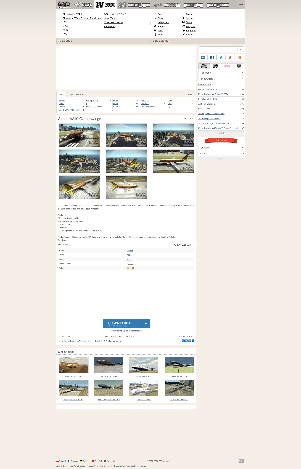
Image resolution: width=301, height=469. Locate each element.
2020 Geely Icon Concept (209, 118)
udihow (130, 250)
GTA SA (116, 106)
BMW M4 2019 (204, 84)
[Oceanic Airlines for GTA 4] (144, 388)
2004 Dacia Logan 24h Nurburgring (213, 123)
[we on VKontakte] (202, 57)
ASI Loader (109, 26)
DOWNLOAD (119, 323)
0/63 (130, 336)
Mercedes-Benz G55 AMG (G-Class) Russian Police (220, 128)
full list (221, 133)
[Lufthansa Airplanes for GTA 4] (179, 365)
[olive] (133, 268)
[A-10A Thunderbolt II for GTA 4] (179, 388)
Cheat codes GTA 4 (72, 14)
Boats (189, 14)
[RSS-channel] (239, 57)
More (221, 158)
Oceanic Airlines (144, 399)
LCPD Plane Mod (143, 376)
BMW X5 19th (204, 108)
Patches (190, 34)
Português (110, 461)
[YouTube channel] (230, 57)
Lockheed (145, 103)
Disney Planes (92, 100)
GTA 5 (115, 103)
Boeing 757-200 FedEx (73, 399)
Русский (62, 461)
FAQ (65, 33)
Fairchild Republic (94, 106)
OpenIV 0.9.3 (110, 18)
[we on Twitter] (221, 57)
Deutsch (86, 461)
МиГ (170, 103)
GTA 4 (115, 100)
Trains (189, 22)
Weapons (190, 26)
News (65, 29)
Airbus (61, 103)
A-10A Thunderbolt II (179, 399)
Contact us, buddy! (113, 341)
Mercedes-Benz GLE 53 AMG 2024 (213, 94)
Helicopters (163, 22)
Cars (160, 14)
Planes (161, 26)
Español (98, 461)
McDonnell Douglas (149, 106)
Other (170, 100)
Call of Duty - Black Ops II (69, 109)
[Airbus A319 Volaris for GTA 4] (73, 365)
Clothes (190, 18)
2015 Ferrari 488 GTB (207, 99)
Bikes (160, 18)
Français (74, 461)
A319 (129, 259)
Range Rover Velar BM (208, 89)
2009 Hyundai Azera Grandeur (211, 113)
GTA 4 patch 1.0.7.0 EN (115, 14)
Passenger (131, 264)
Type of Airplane (76, 94)
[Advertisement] (127, 68)
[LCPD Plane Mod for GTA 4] (144, 365)
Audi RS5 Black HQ (206, 103)
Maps (65, 25)
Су (169, 106)
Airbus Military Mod (108, 376)
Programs (191, 30)
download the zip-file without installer (126, 330)
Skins (160, 34)
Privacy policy (140, 465)
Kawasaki (145, 100)
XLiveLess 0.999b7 (113, 22)
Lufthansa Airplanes (179, 376)
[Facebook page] (212, 57)
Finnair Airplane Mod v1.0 (109, 399)
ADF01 (62, 100)
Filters (190, 94)
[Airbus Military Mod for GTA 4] (108, 365)
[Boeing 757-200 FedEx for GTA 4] (73, 388)
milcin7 (68, 244)
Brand (61, 94)
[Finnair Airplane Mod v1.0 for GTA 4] (108, 388)
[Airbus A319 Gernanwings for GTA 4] (79, 135)
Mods (160, 30)
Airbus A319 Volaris (73, 376)
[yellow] (128, 268)
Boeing (62, 106)
